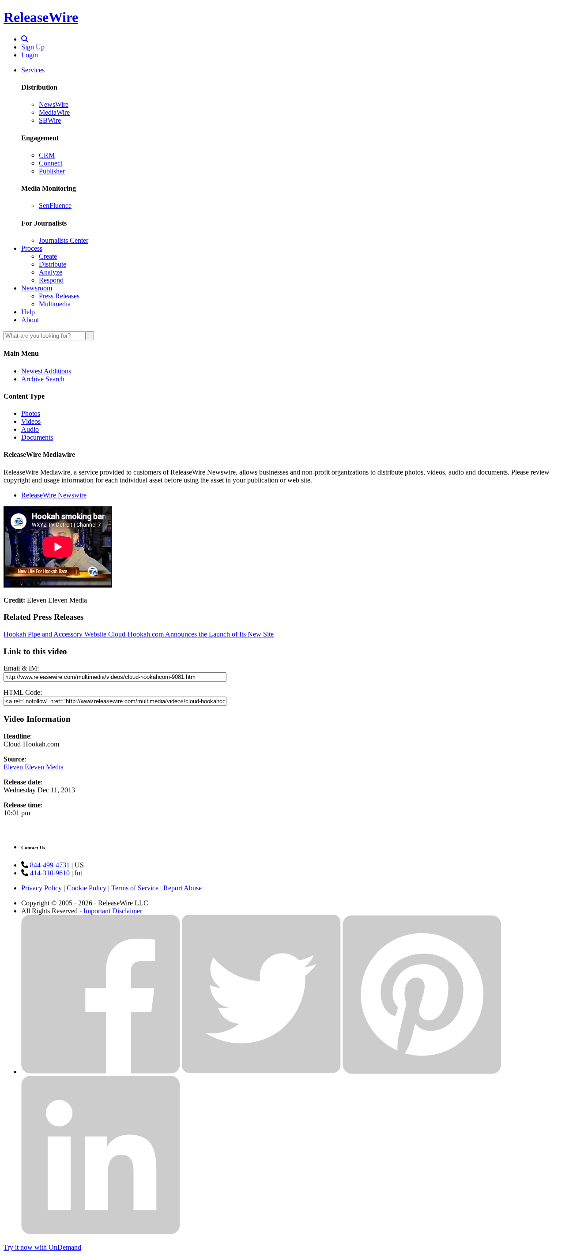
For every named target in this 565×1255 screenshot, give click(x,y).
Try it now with (42, 1247)
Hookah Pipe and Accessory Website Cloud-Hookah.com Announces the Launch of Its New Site (139, 634)
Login (29, 55)
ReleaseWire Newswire (54, 495)
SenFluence (55, 205)
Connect (50, 163)
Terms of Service (134, 888)
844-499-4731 (50, 865)
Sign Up (33, 47)
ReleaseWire (41, 17)
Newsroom (36, 288)
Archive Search (42, 379)
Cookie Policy (86, 888)
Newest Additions (46, 371)
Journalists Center (63, 240)
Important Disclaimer (112, 911)
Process (31, 248)
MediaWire (54, 112)
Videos (31, 421)
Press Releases (59, 296)
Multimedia (55, 304)
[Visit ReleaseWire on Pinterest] (422, 1071)
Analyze (50, 272)
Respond (51, 280)
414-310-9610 (50, 873)
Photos (30, 413)
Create (48, 256)
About (30, 320)
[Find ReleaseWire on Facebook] (100, 1071)
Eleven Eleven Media (34, 767)
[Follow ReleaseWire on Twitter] (261, 1071)
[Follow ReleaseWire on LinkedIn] (100, 1232)
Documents (37, 437)
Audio (30, 429)
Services (33, 70)
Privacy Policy (41, 888)
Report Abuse (182, 888)
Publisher (52, 171)
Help (28, 312)
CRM (47, 155)
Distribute (52, 264)
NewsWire (53, 104)
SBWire (50, 120)
